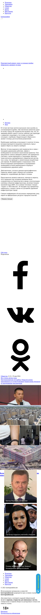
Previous (7, 123)
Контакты (4, 611)
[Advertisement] (20, 40)
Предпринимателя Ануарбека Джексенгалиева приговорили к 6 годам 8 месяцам (17, 380)
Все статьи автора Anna (9, 378)
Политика (8, 2)
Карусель (8, 13)
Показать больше (7, 199)
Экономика (8, 4)
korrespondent (5, 17)
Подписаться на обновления (10, 613)
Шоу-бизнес (9, 11)
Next (6, 124)
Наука (7, 10)
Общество (8, 6)
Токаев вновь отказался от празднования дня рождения (20, 382)
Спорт (7, 8)
